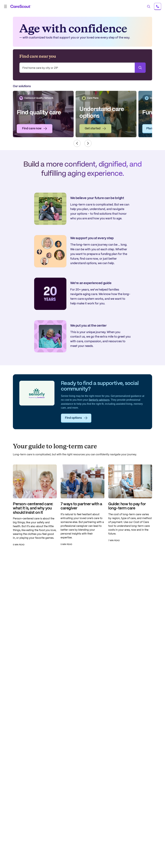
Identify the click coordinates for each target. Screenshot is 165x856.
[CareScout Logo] (20, 6)
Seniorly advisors (99, 400)
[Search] (140, 67)
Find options (73, 418)
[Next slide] (88, 143)
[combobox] (82, 68)
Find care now (31, 128)
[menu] (6, 6)
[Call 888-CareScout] (157, 6)
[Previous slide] (77, 143)
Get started (92, 128)
